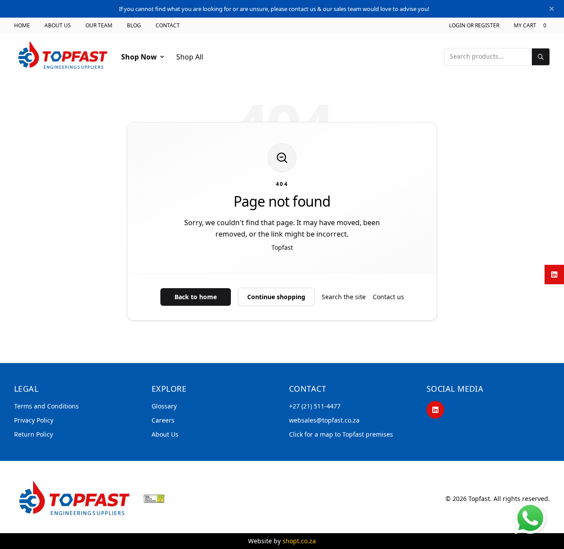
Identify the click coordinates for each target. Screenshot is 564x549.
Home (22, 25)
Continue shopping (276, 297)
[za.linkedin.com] (554, 274)
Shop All (189, 56)
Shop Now (139, 56)
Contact (168, 25)
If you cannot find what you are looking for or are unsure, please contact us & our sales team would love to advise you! (274, 9)
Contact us (388, 297)
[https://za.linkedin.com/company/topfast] (435, 410)
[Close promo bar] (552, 9)
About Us (58, 25)
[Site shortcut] (530, 518)
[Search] (540, 57)
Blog (134, 25)
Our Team (98, 25)
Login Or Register (474, 25)
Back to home (195, 297)
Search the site (344, 297)
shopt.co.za (299, 541)
